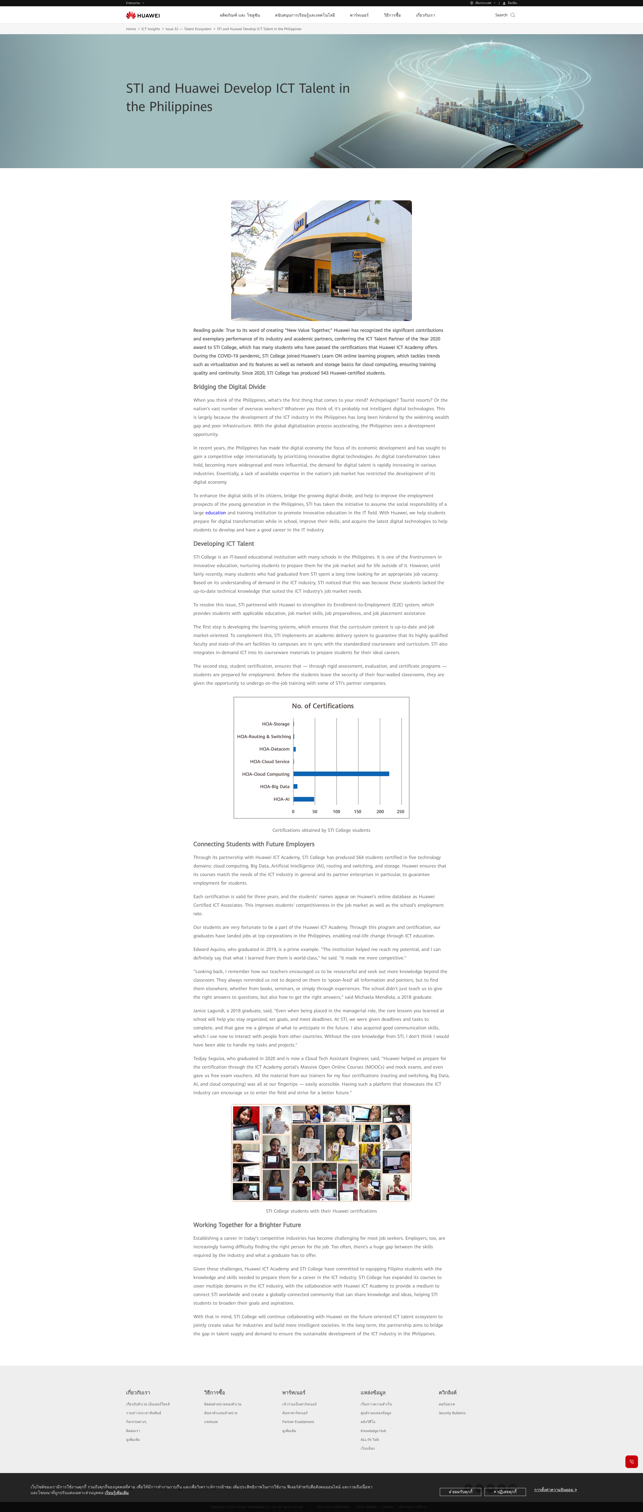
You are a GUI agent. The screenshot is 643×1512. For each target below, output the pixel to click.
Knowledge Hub (373, 1431)
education (215, 512)
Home (131, 29)
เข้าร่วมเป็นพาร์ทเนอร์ (299, 1404)
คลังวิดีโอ (368, 1422)
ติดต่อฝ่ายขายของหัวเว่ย (222, 1404)
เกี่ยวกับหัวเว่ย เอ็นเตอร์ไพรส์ (148, 1404)
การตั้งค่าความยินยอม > (555, 1489)
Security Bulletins (452, 1413)
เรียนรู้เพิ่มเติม (117, 1492)
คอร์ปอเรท (447, 1404)
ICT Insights (150, 29)
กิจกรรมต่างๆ (136, 1422)
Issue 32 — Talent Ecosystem (188, 29)
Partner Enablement (298, 1422)
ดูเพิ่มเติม (133, 1440)
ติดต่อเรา (133, 1431)
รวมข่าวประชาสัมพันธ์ (143, 1413)
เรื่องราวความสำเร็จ (376, 1404)
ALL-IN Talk (370, 1440)
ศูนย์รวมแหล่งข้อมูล (376, 1413)
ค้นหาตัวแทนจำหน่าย (220, 1413)
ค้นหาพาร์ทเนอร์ (295, 1413)
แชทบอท (211, 1422)
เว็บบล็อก (368, 1448)
